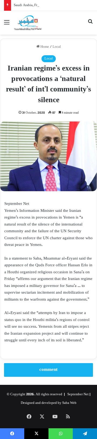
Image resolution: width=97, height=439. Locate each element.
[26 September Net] (28, 23)
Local (57, 47)
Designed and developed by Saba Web (49, 403)
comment (48, 370)
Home (44, 47)
